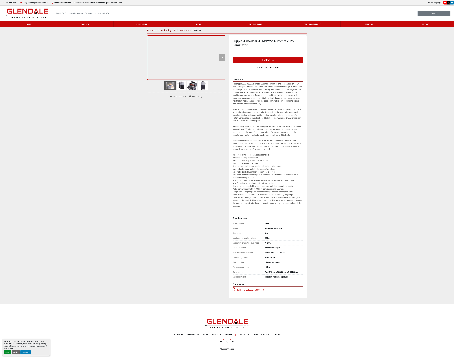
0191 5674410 (11, 3)
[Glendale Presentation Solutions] (227, 323)
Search (434, 13)
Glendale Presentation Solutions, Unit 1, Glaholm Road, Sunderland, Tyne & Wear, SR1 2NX (88, 3)
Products (84, 24)
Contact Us (268, 60)
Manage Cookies (227, 349)
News (198, 24)
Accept (7, 352)
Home (28, 24)
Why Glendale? (255, 24)
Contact (425, 24)
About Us (369, 24)
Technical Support (312, 24)
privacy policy (8, 348)
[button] (85, 24)
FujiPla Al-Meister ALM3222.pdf (250, 290)
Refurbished (141, 24)
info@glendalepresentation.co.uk (35, 3)
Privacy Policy (261, 335)
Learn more (25, 352)
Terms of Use (244, 335)
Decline (15, 352)
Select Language (434, 3)
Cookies (277, 335)
